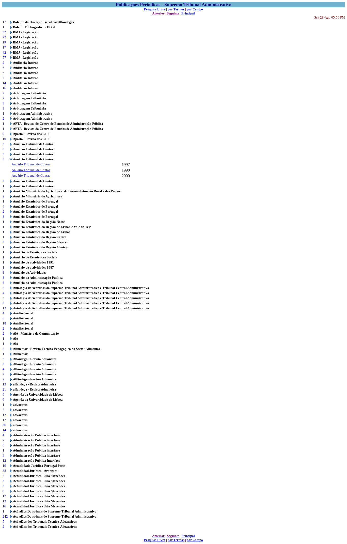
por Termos (176, 9)
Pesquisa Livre (154, 9)
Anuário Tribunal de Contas (31, 164)
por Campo (195, 9)
